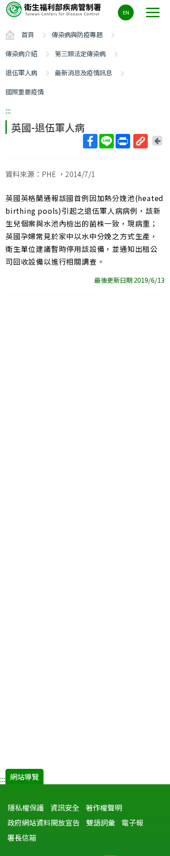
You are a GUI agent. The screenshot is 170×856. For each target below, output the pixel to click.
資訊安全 (64, 807)
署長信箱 (21, 837)
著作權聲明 (104, 807)
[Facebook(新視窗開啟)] (90, 141)
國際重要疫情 (24, 91)
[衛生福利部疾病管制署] (54, 9)
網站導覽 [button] (24, 776)
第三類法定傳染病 (80, 53)
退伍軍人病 (21, 72)
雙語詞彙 (100, 822)
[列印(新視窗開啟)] (123, 141)
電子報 (132, 822)
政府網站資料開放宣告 (43, 822)
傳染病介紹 (21, 53)
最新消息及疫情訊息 (83, 72)
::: (8, 110)
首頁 (27, 34)
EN (126, 12)
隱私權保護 (26, 807)
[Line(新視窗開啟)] (106, 141)
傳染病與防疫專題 (77, 34)
